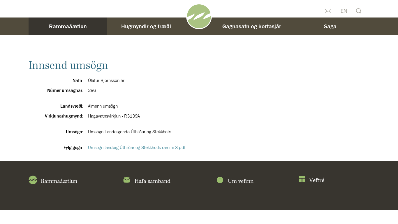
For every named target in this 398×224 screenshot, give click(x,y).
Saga (330, 26)
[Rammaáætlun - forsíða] (199, 15)
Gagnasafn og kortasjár (251, 26)
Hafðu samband (328, 10)
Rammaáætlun (68, 26)
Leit (358, 10)
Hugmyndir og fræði (146, 26)
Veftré (316, 180)
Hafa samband (152, 181)
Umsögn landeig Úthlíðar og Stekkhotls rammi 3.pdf (137, 147)
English (344, 10)
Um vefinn (240, 181)
